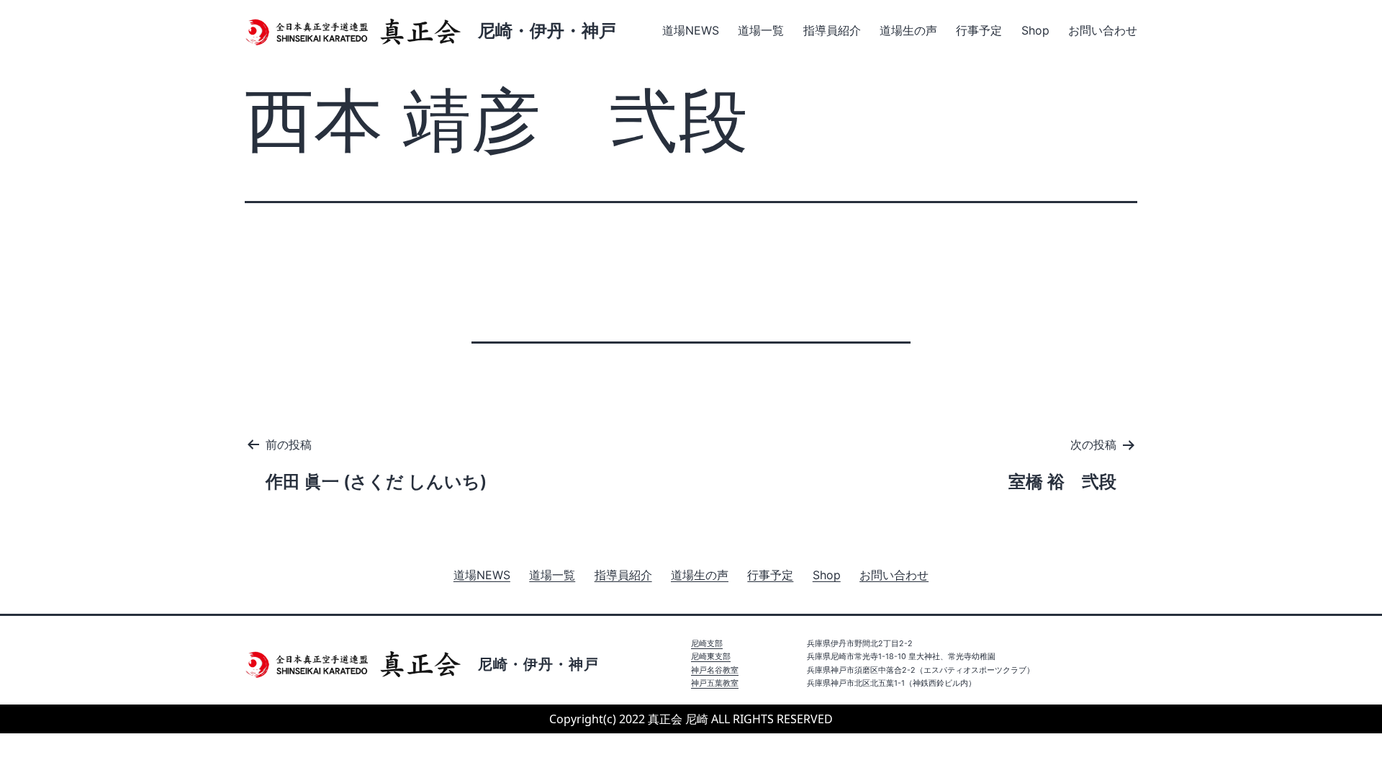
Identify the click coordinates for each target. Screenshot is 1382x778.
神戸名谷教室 (715, 670)
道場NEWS (690, 30)
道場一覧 (761, 30)
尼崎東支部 (711, 656)
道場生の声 (908, 30)
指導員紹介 (832, 30)
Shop (1035, 30)
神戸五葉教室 (715, 683)
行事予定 (979, 30)
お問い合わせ (1102, 30)
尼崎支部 (707, 643)
